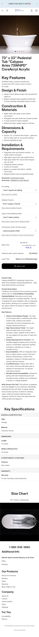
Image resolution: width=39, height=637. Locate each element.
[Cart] (36, 10)
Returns (4, 619)
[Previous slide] (2, 3)
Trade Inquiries (7, 601)
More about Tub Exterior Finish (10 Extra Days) (18, 235)
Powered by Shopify (28, 626)
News (4, 581)
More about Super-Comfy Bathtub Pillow (16, 221)
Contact (4, 599)
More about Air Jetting (9, 194)
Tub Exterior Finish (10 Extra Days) (14, 227)
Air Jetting (5, 186)
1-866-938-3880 (19, 547)
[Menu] (2, 10)
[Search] (7, 10)
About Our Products (9, 575)
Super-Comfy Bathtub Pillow (12, 213)
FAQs (4, 561)
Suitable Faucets (8, 200)
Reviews (5, 564)
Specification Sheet (17, 178)
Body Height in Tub (8, 587)
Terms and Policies (19, 630)
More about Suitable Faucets (12, 208)
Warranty (5, 584)
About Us (5, 596)
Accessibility (6, 616)
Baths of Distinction (15, 626)
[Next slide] (36, 3)
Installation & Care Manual (19, 180)
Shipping (5, 607)
